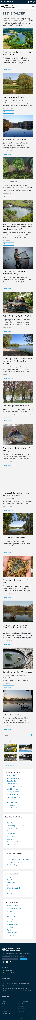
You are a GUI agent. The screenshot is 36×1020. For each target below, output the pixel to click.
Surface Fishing (12, 836)
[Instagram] (34, 2)
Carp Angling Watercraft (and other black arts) (16, 272)
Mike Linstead (12, 916)
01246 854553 (7, 2)
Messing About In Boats (14, 537)
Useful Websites (13, 808)
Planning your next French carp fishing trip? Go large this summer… (17, 360)
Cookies (4, 1001)
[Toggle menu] (33, 6)
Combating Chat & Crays (16, 826)
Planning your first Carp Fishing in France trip (17, 53)
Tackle (9, 839)
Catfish (9, 880)
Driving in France (13, 792)
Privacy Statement (22, 1003)
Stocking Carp (12, 865)
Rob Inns (10, 927)
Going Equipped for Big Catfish (17, 316)
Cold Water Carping (12, 714)
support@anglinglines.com (11, 972)
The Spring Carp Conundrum (16, 405)
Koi (8, 885)
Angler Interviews (13, 778)
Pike (8, 891)
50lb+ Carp (11, 776)
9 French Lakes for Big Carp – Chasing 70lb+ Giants (14, 985)
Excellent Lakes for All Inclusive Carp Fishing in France (15, 988)
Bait (8, 820)
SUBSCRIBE (23, 958)
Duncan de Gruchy (14, 908)
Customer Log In (6, 1013)
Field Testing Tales (14, 797)
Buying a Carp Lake (14, 857)
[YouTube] (31, 2)
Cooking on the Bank (14, 786)
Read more (8, 69)
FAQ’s (3, 1003)
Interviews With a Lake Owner (18, 859)
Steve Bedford (12, 933)
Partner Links (21, 1008)
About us (4, 999)
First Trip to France (14, 800)
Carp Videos (21, 1006)
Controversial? (12, 784)
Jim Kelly (10, 911)
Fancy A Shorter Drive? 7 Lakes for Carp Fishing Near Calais (16, 981)
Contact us (4, 1011)
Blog (3, 1006)
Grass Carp (11, 883)
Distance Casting (13, 828)
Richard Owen (12, 925)
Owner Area (21, 1011)
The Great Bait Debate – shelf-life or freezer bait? (17, 494)
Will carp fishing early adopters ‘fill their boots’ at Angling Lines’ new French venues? (17, 226)
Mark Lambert (12, 914)
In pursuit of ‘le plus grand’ (15, 139)
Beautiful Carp (12, 781)
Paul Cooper (11, 922)
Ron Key (10, 930)
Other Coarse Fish (13, 888)
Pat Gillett (10, 919)
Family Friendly (12, 794)
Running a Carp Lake (15, 862)
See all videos (9, 765)
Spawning (11, 805)
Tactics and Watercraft (15, 842)
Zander (9, 893)
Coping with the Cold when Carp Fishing (18, 449)
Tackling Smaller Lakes (13, 97)
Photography (12, 802)
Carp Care (11, 823)
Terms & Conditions (23, 1001)
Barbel (9, 877)
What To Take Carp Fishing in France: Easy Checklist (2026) (16, 990)
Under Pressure (10, 182)
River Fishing (12, 834)
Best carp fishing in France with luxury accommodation (15, 983)
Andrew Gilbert (12, 906)
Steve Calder (11, 935)
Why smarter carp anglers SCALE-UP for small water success (15, 627)
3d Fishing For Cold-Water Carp (17, 672)
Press (3, 1008)
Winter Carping (12, 844)
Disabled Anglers (13, 789)
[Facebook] (28, 2)
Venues (20, 999)
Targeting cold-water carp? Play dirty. (17, 581)
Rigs (8, 831)
